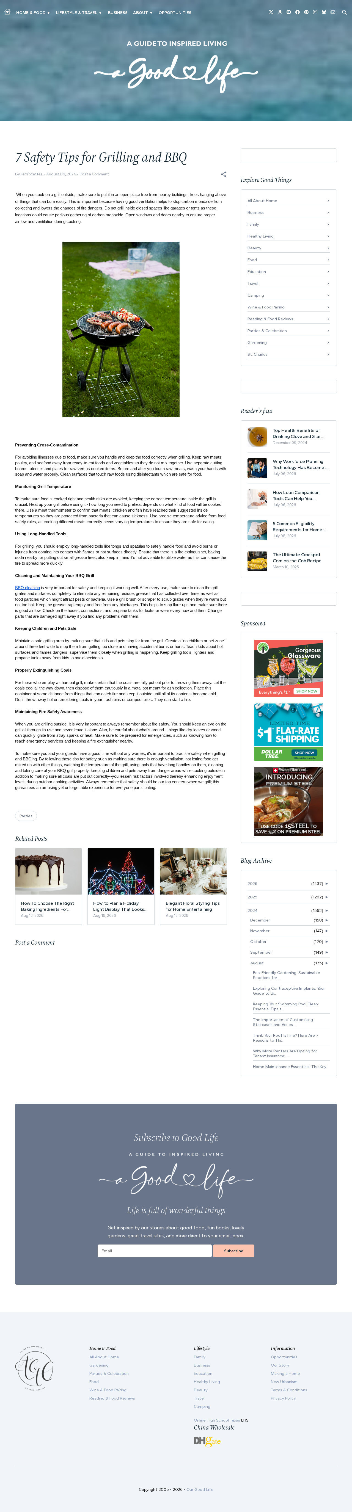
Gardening (257, 342)
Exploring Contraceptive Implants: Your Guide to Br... (289, 991)
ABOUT (140, 12)
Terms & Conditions (289, 1389)
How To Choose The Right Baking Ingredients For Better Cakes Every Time (47, 906)
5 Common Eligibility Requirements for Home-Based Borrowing (298, 526)
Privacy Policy (283, 1398)
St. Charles (258, 354)
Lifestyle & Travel (76, 12)
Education (257, 271)
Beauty (254, 247)
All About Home (262, 200)
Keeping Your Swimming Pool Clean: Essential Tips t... (286, 1006)
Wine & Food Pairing (266, 307)
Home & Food (30, 12)
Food (252, 259)
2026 (252, 883)
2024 (252, 910)
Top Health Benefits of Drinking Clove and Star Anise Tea (297, 433)
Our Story (280, 1365)
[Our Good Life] (176, 67)
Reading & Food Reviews (270, 318)
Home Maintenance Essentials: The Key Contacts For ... (289, 1069)
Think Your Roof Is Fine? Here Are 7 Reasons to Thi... (285, 1038)
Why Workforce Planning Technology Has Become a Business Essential (300, 464)
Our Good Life (199, 1489)
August (257, 963)
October (258, 941)
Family (253, 224)
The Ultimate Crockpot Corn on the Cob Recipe (297, 557)
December (260, 920)
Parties (26, 815)
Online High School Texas (217, 1420)
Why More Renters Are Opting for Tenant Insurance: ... (285, 1053)
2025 (252, 897)
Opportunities (175, 12)
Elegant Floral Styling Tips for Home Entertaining (193, 906)
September (261, 952)
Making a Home (285, 1373)
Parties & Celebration (267, 330)
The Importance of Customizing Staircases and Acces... (283, 1022)
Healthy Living (261, 236)
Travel (253, 283)
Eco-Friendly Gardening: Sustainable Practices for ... (286, 975)
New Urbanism (284, 1381)
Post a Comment (94, 174)
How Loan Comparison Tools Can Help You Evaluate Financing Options (301, 495)
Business (118, 12)
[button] (223, 174)
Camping (256, 295)
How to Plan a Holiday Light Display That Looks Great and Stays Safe (118, 906)
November (260, 930)
